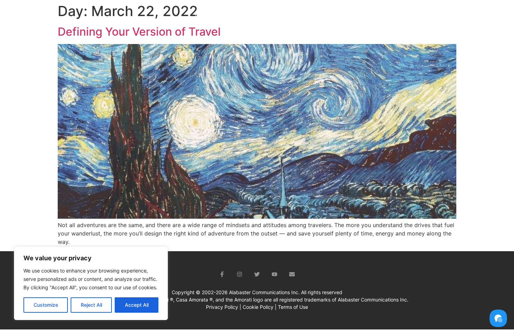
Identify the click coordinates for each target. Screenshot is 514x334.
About (231, 16)
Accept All (137, 305)
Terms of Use (293, 307)
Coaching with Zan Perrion (294, 16)
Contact (473, 16)
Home (202, 16)
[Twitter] (257, 274)
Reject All (91, 305)
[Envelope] (292, 274)
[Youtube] (274, 274)
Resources (427, 16)
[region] (91, 283)
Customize (46, 305)
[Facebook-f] (222, 274)
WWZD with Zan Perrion (371, 16)
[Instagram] (239, 274)
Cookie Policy (258, 307)
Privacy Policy (222, 307)
